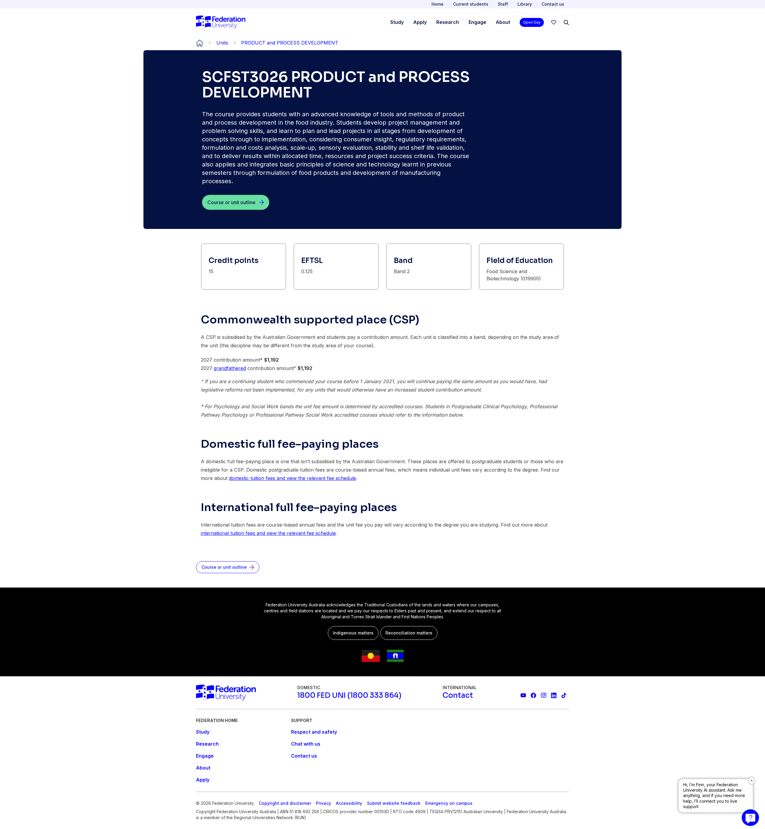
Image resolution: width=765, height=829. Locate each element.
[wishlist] (553, 22)
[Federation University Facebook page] (533, 695)
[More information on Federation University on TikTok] (564, 695)
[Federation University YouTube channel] (523, 695)
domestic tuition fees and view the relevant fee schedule (292, 478)
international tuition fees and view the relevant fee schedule (268, 533)
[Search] (566, 22)
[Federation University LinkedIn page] (554, 695)
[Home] (220, 22)
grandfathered (230, 368)
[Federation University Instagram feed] (543, 695)
